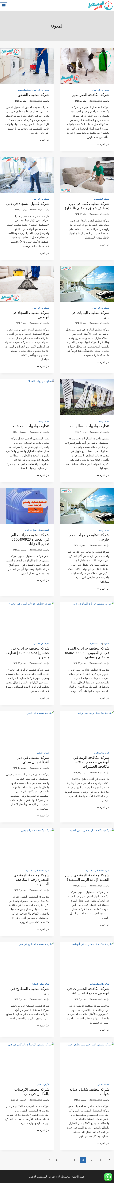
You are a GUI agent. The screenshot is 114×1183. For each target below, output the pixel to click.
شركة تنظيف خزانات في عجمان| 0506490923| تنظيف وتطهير (27, 652)
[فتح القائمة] (3, 5)
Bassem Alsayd (96, 101)
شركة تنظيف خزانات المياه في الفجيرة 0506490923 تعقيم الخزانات (28, 539)
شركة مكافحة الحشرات (99, 984)
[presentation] (87, 66)
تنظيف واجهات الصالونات (89, 426)
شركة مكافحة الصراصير (90, 95)
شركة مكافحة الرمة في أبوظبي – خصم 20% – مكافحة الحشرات (91, 762)
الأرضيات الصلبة (42, 1085)
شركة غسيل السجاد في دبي (27, 204)
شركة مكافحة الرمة (101, 753)
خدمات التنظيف (24, 90)
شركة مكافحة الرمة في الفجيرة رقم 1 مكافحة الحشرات (31, 879)
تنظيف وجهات (103, 421)
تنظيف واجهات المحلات (31, 426)
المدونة (46, 530)
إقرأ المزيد (103, 144)
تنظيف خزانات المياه (100, 90)
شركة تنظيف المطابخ (40, 984)
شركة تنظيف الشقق (33, 95)
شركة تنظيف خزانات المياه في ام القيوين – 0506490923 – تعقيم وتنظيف (87, 652)
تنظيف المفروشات (101, 199)
